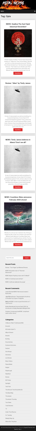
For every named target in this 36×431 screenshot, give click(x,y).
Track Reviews (9, 405)
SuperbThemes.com (29, 427)
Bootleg (7, 339)
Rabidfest (8, 373)
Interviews (8, 354)
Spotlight (7, 383)
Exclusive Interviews (10, 345)
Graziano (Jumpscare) (11, 311)
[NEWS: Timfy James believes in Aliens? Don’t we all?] (18, 159)
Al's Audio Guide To (10, 329)
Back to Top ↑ (18, 429)
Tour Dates (8, 402)
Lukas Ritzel (8, 291)
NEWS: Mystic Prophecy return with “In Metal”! (17, 275)
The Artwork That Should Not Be (14, 389)
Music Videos (8, 361)
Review (7, 377)
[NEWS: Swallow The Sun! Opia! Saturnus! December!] (18, 43)
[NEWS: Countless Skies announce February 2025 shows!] (18, 216)
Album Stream (9, 332)
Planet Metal (8, 364)
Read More (18, 73)
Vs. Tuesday (8, 415)
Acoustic (7, 326)
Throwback (8, 396)
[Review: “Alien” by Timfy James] (18, 100)
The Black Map (9, 393)
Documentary (9, 342)
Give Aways (8, 351)
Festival (7, 348)
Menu (2, 11)
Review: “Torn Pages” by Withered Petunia (16, 267)
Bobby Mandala (9, 306)
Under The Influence (10, 412)
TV (6, 408)
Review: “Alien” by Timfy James (17, 83)
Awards (7, 335)
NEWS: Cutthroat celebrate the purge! (15, 282)
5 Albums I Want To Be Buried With (14, 323)
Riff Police (8, 380)
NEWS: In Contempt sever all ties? (14, 278)
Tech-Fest (8, 386)
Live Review (8, 358)
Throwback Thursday (11, 399)
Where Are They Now (11, 421)
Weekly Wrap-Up (9, 418)
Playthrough (8, 370)
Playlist (7, 367)
